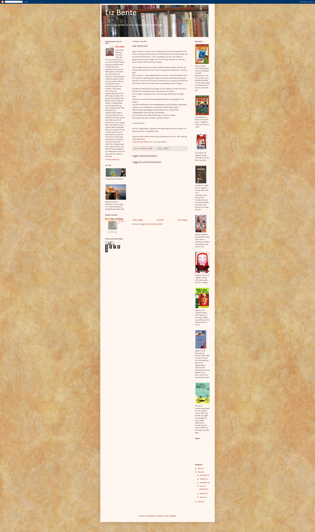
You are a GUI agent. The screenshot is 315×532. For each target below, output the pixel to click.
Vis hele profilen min (112, 160)
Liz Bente (121, 13)
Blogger (173, 516)
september (204, 483)
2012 (200, 472)
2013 (200, 469)
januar (202, 497)
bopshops (159, 516)
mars (202, 486)
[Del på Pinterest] (167, 148)
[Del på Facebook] (165, 148)
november (203, 475)
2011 (200, 502)
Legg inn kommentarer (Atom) (151, 224)
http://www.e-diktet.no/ (142, 142)
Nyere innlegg (138, 220)
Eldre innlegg (182, 220)
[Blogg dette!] (160, 148)
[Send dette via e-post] (158, 148)
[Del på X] (163, 148)
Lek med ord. (204, 489)
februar (202, 494)
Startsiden (160, 220)
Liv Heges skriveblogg (115, 219)
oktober (203, 479)
